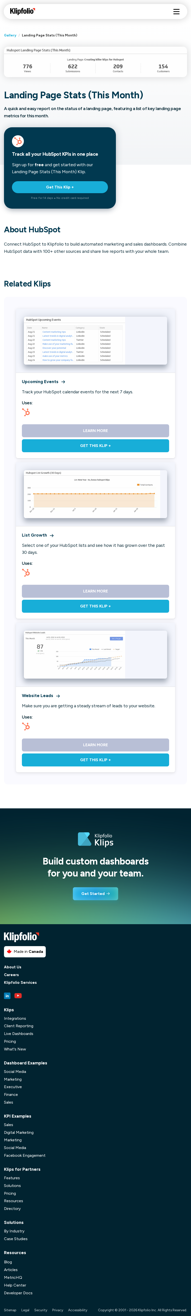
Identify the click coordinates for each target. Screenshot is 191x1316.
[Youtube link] (18, 996)
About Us (12, 967)
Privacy (57, 1310)
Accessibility (77, 1310)
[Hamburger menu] (176, 11)
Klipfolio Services (20, 983)
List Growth (34, 535)
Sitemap (10, 1310)
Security (40, 1310)
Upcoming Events (40, 381)
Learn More (95, 430)
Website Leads (37, 695)
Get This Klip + (60, 187)
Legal (25, 1310)
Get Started (93, 893)
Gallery (10, 35)
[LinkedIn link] (7, 996)
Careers (11, 975)
